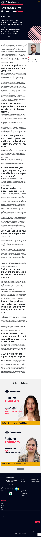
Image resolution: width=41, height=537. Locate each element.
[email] (36, 61)
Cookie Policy (17, 531)
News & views (23, 485)
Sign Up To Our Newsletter (23, 491)
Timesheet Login (24, 493)
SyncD (22, 488)
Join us (22, 486)
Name (2, 503)
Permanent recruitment (35, 481)
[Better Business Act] (12, 489)
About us (22, 483)
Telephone (3, 512)
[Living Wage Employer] (17, 489)
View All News (20, 469)
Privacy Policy (11, 531)
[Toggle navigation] (39, 2)
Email (2, 507)
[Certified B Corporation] (5, 489)
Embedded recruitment (35, 485)
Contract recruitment (35, 479)
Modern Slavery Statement (25, 531)
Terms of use (5, 531)
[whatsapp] (34, 61)
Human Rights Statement (34, 531)
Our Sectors (23, 481)
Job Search (23, 479)
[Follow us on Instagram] (10, 484)
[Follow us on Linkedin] (12, 484)
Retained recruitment (35, 483)
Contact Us (23, 495)
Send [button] (38, 522)
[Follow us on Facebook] (8, 484)
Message (2, 516)
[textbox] (20, 505)
